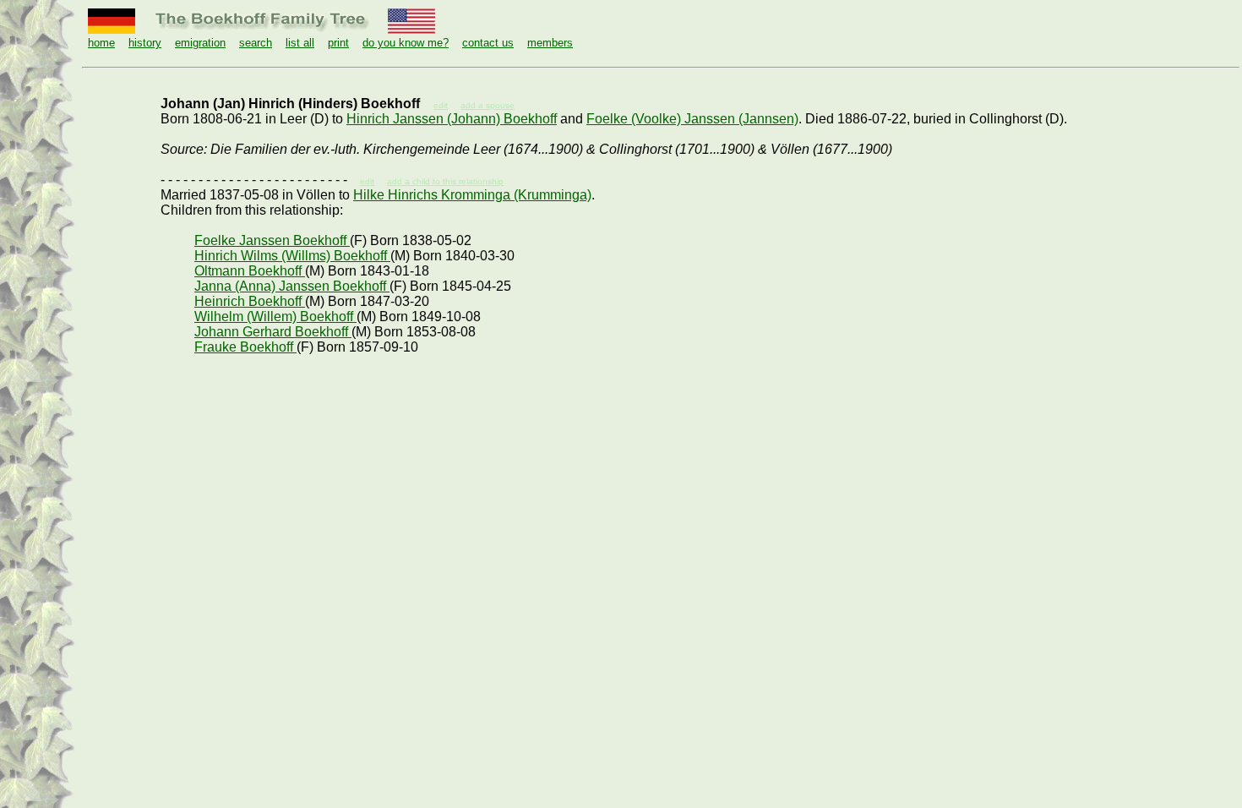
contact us (488, 42)
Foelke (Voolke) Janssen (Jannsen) (692, 119)
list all (300, 42)
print (338, 42)
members (550, 42)
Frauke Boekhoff (245, 347)
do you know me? (405, 42)
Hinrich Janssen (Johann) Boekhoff (451, 119)
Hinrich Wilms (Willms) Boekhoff (292, 255)
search (255, 42)
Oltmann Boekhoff (249, 271)
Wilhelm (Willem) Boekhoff (275, 316)
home (101, 42)
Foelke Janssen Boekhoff (272, 240)
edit (367, 181)
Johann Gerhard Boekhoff (272, 332)
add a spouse (487, 105)
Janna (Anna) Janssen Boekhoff (291, 286)
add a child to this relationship (445, 181)
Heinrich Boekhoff (249, 301)
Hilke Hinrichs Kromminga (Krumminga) (472, 195)
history (144, 42)
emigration (200, 42)
